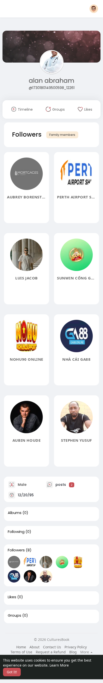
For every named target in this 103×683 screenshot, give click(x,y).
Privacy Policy (75, 647)
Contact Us (52, 647)
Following (16, 532)
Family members (62, 135)
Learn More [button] (59, 665)
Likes (12, 597)
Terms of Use (21, 652)
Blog (73, 652)
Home (21, 647)
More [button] (85, 652)
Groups (14, 615)
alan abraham (51, 80)
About (35, 647)
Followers (16, 550)
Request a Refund (51, 652)
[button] (93, 8)
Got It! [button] (12, 672)
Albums (15, 513)
